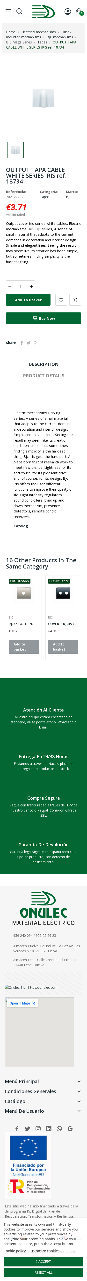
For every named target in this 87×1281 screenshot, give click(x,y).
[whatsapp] (59, 1129)
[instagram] (38, 1129)
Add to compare (75, 300)
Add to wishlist (61, 300)
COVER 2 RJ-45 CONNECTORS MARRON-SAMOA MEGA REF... (63, 623)
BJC (69, 196)
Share (21, 342)
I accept (43, 1261)
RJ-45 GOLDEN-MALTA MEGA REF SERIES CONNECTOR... (24, 623)
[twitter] (27, 1129)
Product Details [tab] (43, 375)
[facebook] (17, 1129)
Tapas (45, 196)
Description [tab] (43, 364)
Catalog (21, 525)
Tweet (28, 342)
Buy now (47, 318)
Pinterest (35, 342)
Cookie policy (15, 1250)
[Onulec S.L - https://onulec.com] (31, 987)
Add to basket (28, 299)
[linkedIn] (49, 1129)
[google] (70, 1129)
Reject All (43, 1272)
